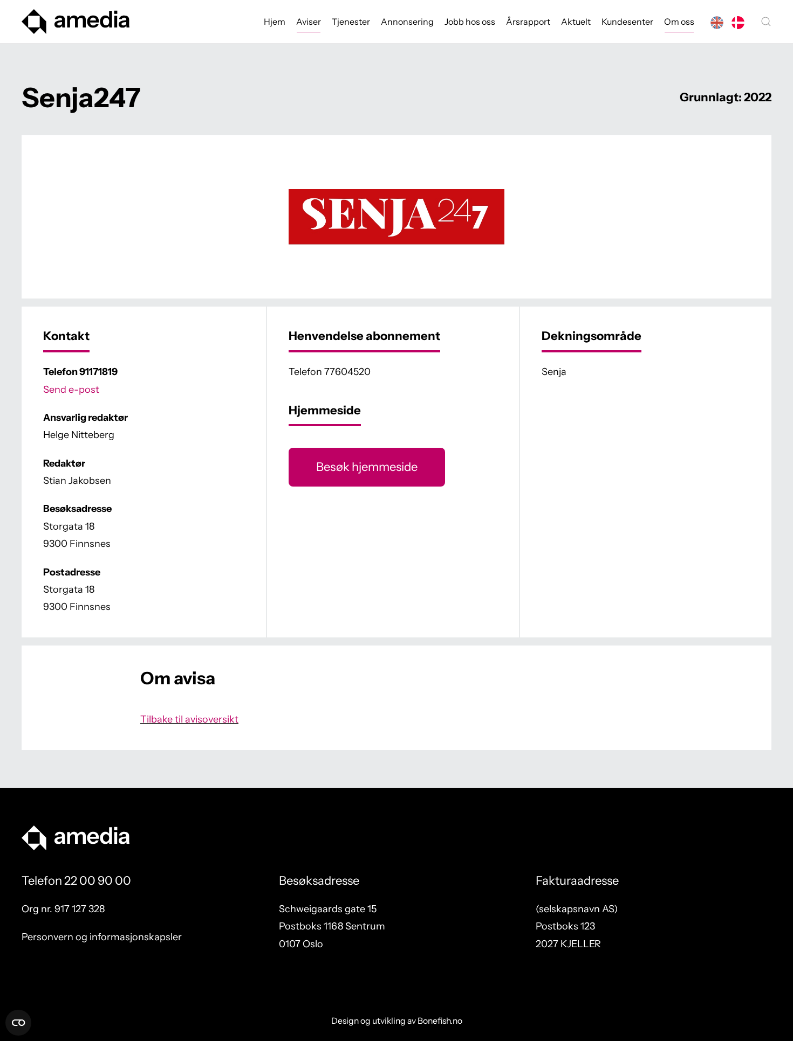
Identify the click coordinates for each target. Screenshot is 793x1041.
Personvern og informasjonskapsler (102, 937)
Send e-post (71, 389)
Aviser (308, 21)
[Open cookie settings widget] (18, 1023)
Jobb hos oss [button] (470, 21)
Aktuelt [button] (576, 21)
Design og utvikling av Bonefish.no (396, 1021)
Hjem (274, 21)
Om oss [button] (679, 21)
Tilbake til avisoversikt (189, 719)
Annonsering (407, 21)
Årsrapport (528, 21)
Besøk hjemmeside (367, 467)
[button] (766, 21)
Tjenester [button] (351, 21)
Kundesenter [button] (627, 21)
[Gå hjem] (75, 21)
